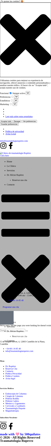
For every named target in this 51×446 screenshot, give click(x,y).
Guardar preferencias (9, 124)
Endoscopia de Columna (16, 394)
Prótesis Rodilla (12, 398)
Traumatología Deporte (15, 408)
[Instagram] (3, 145)
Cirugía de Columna (14, 396)
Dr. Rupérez (10, 366)
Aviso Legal (10, 134)
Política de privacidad (14, 131)
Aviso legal (10, 378)
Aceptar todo (6, 121)
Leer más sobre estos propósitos (19, 116)
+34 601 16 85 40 (16, 300)
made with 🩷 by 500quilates (20, 434)
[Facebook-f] (10, 145)
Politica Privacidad (13, 373)
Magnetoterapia (12, 411)
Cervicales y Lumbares (15, 406)
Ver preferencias (29, 121)
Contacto (9, 371)
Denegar (17, 121)
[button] (25, 40)
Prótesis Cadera (12, 401)
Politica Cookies (12, 376)
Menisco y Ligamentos (15, 403)
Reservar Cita (11, 369)
